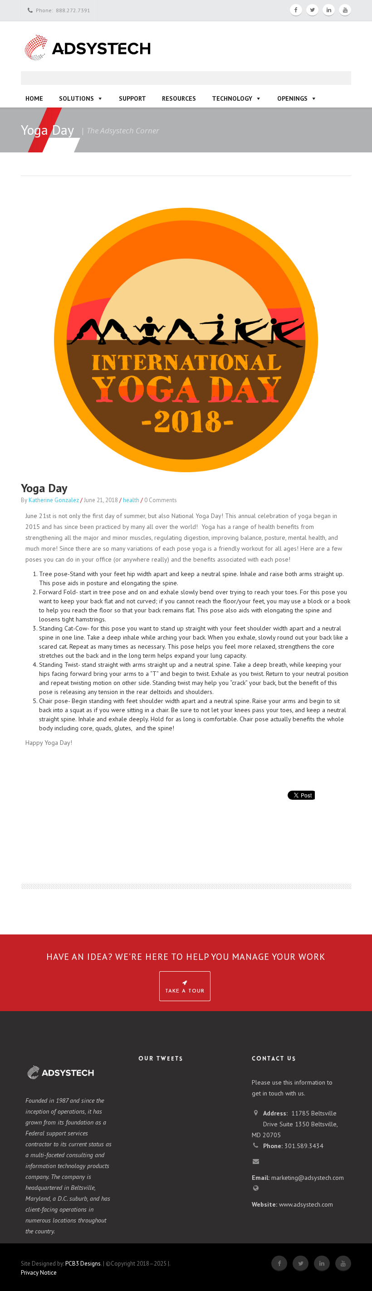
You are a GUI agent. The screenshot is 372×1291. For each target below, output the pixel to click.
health (131, 500)
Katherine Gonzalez (54, 500)
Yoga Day (44, 487)
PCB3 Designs (83, 1263)
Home (34, 98)
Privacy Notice (39, 1272)
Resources (179, 98)
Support (132, 98)
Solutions (76, 98)
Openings (292, 98)
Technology (232, 98)
